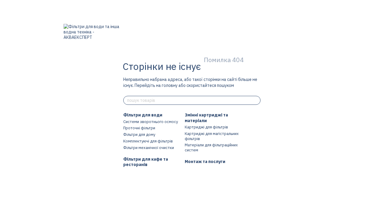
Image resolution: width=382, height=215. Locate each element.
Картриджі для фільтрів (206, 127)
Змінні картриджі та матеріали (206, 117)
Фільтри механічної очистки (148, 147)
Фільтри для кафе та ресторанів (145, 161)
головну (170, 85)
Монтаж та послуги (205, 161)
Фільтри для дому (139, 134)
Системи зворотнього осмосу (150, 121)
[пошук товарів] (256, 100)
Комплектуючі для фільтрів (148, 141)
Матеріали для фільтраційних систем (211, 147)
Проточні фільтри (139, 127)
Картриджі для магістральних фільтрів (212, 136)
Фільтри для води (142, 115)
